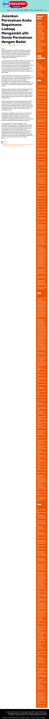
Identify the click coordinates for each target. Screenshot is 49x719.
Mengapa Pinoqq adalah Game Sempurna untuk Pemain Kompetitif (18, 144)
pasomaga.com (41, 696)
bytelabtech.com (41, 96)
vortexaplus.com (41, 263)
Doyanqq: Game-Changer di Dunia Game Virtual (14, 146)
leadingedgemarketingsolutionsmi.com (41, 600)
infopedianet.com (41, 217)
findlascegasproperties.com (41, 417)
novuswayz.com (41, 341)
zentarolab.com (41, 280)
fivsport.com (40, 661)
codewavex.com (41, 162)
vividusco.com (40, 320)
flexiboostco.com (41, 301)
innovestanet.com (41, 243)
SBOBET (26, 10)
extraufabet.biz (41, 566)
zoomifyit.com (41, 288)
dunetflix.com (40, 671)
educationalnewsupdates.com (41, 299)
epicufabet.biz (41, 580)
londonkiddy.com (41, 487)
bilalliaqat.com (40, 459)
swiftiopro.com (41, 352)
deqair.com (40, 657)
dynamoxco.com (41, 252)
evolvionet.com (41, 308)
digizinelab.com (41, 179)
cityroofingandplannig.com (41, 630)
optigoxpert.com (41, 340)
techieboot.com (41, 522)
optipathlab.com (41, 305)
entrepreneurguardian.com (41, 449)
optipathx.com (41, 238)
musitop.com (40, 679)
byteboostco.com (41, 163)
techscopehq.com (41, 224)
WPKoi (43, 717)
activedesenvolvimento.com (41, 432)
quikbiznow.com (41, 282)
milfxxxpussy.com (41, 675)
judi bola (13, 712)
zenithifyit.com (41, 323)
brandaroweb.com (41, 287)
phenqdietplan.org (41, 668)
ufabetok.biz (40, 583)
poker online (40, 74)
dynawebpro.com (41, 258)
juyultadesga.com (41, 633)
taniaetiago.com (41, 693)
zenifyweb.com (41, 411)
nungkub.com (40, 687)
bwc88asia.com (41, 643)
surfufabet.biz (40, 573)
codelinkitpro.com (41, 89)
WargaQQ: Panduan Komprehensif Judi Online (40, 49)
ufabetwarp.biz (41, 551)
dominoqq (10, 713)
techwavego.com (41, 180)
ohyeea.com (40, 685)
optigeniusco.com (41, 329)
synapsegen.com (41, 259)
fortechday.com (41, 497)
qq (6, 712)
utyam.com (40, 681)
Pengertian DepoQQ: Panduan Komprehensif (41, 44)
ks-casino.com (40, 647)
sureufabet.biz (41, 576)
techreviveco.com (41, 191)
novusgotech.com (41, 249)
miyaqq (18, 714)
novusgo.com (40, 387)
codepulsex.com (41, 181)
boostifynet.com (41, 336)
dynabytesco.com (41, 362)
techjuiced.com (41, 533)
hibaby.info (40, 451)
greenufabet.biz (41, 564)
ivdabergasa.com (41, 632)
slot (9, 712)
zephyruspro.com (41, 237)
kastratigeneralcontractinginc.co (41, 603)
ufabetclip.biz (40, 552)
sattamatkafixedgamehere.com (41, 446)
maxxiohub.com (41, 324)
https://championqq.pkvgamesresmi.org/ (36, 714)
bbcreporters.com (41, 594)
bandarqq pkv (40, 76)
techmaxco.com (41, 358)
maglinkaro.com (41, 192)
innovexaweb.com (41, 255)
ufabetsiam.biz (41, 558)
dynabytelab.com (41, 306)
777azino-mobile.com (40, 619)
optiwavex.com (41, 270)
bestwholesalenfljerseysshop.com (41, 606)
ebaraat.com (40, 532)
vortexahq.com (41, 322)
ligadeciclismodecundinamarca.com (41, 478)
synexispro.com (41, 475)
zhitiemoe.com (41, 686)
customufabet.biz (41, 578)
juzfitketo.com (41, 694)
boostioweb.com (41, 302)
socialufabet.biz (41, 572)
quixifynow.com (41, 236)
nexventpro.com (41, 337)
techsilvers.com (41, 658)
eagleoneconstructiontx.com (41, 425)
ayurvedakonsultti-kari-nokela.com (41, 612)
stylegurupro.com (41, 363)
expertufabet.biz (41, 554)
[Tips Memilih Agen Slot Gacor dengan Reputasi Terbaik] (14, 4)
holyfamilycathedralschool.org (41, 485)
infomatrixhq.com (41, 148)
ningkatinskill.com (41, 660)
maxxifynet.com (41, 312)
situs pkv (39, 65)
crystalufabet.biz (41, 582)
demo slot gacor (41, 69)
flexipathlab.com (41, 261)
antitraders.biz (40, 614)
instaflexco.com (41, 345)
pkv (38, 63)
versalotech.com (41, 356)
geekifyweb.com (41, 109)
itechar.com (40, 526)
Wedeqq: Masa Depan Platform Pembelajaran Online (41, 39)
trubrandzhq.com (41, 334)
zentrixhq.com (40, 241)
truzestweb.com (41, 276)
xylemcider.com (41, 692)
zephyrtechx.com (41, 338)
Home (8, 10)
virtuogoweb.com (41, 540)
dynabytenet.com (41, 194)
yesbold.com (40, 527)
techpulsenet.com (41, 173)
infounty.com (40, 639)
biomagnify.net (41, 706)
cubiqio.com (40, 368)
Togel (21, 10)
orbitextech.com (41, 407)
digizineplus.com (41, 226)
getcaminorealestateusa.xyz (41, 499)
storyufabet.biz (41, 579)
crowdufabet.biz (41, 586)
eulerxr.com (40, 402)
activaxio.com (40, 361)
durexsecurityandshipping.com (41, 627)
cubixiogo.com (41, 265)
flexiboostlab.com (41, 348)
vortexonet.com (41, 311)
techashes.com (41, 515)
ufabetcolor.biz (41, 565)
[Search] (45, 10)
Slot (18, 10)
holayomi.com (40, 476)
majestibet (12, 714)
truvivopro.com (41, 319)
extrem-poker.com (39, 645)
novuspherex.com (41, 330)
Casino (31, 10)
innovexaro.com (41, 227)
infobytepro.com (41, 119)
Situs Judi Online (38, 10)
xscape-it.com (40, 616)
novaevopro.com (41, 331)
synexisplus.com (41, 309)
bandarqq (39, 66)
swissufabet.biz (41, 559)
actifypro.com (40, 343)
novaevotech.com (41, 152)
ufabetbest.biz (41, 575)
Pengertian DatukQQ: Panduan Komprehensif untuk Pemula (40, 25)
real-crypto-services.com (40, 635)
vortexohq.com (41, 377)
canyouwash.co (41, 516)
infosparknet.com (41, 231)
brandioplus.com (41, 256)
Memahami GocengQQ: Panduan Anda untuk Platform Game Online (41, 32)
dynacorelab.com (41, 315)
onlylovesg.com (41, 430)
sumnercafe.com (41, 669)
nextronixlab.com (41, 240)
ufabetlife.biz (40, 568)
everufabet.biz (41, 584)
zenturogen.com (41, 254)
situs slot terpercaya (25, 712)
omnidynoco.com (41, 272)
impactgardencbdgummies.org (41, 698)
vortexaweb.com (41, 327)
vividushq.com (40, 262)
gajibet (23, 714)
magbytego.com (41, 120)
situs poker (43, 713)
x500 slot (25, 713)
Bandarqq (13, 10)
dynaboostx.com (41, 344)
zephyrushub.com (41, 304)
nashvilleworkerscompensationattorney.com (41, 482)
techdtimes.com (41, 520)
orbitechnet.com (41, 269)
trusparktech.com (41, 333)
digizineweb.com (41, 135)
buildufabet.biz (41, 587)
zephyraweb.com (41, 326)
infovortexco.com (41, 177)
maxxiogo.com (41, 248)
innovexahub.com (41, 313)
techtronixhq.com (41, 85)
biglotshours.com (41, 541)
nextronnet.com (41, 251)
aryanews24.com (41, 615)
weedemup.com (41, 455)
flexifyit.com (40, 247)
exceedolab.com (41, 359)
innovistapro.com (41, 347)
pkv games (5, 143)
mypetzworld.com (41, 637)
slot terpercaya (41, 67)
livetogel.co (40, 412)
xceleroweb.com (41, 283)
